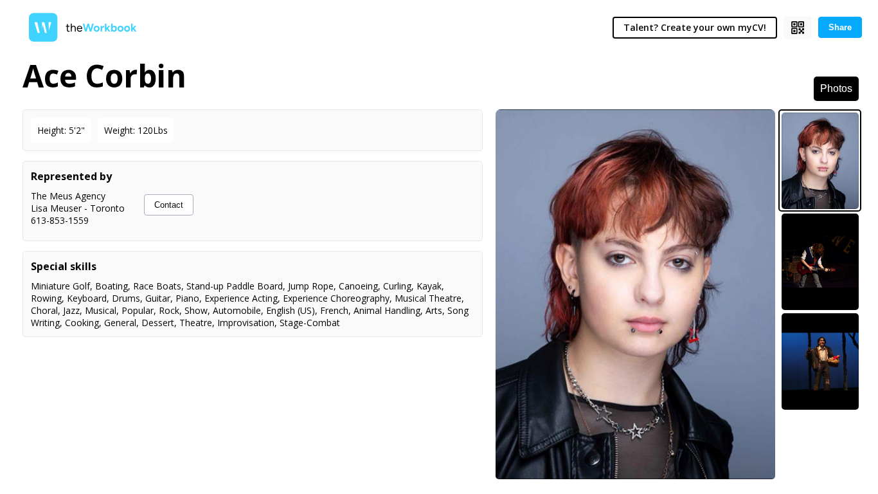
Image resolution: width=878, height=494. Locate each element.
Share (840, 27)
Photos (836, 88)
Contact (168, 205)
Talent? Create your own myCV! (694, 27)
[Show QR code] (798, 27)
